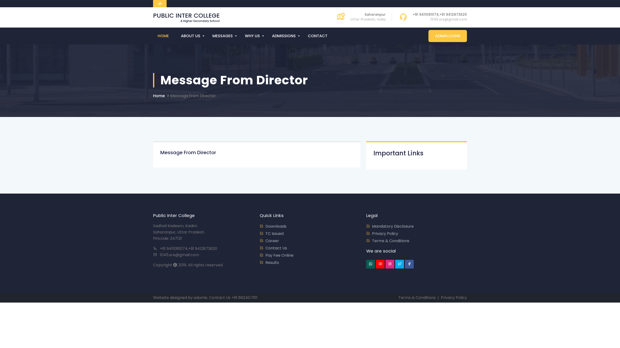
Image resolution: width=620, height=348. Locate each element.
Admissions (284, 36)
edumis (200, 297)
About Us (190, 36)
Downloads (276, 226)
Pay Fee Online (279, 255)
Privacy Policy (385, 233)
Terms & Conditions (390, 241)
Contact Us (276, 248)
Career (272, 241)
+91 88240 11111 (244, 297)
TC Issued (274, 233)
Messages (222, 36)
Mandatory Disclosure (393, 226)
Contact (317, 36)
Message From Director (193, 96)
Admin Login (447, 36)
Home (163, 36)
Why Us (252, 36)
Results (272, 262)
